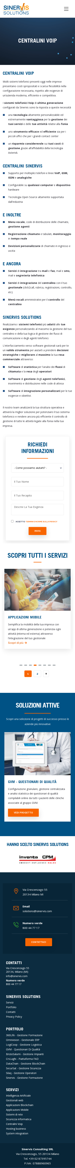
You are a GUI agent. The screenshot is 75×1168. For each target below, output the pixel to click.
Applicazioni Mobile (17, 1109)
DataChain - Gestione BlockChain (25, 1063)
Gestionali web (14, 1100)
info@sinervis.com (16, 976)
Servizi (9, 1002)
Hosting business (16, 1128)
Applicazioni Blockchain (19, 1105)
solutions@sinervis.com (37, 911)
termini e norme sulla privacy (41, 522)
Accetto (36, 522)
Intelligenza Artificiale (18, 1095)
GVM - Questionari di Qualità (23, 1049)
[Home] (16, 8)
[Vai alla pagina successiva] (46, 673)
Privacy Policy (14, 1016)
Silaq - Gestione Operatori (21, 1073)
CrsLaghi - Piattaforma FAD (22, 1059)
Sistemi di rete (14, 1114)
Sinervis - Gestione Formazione (24, 1077)
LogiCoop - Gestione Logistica (24, 1044)
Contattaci (38, 942)
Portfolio (11, 1007)
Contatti (10, 1012)
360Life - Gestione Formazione (24, 1035)
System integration (17, 1133)
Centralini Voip (14, 1124)
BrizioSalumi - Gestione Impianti (25, 1054)
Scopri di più (61, 642)
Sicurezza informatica (18, 1119)
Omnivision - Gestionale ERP (23, 1040)
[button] (20, 665)
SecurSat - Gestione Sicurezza (23, 1068)
